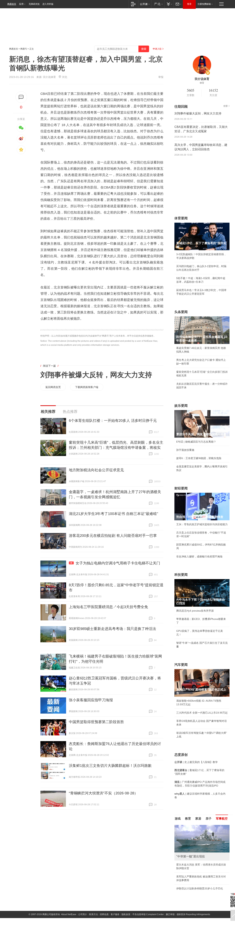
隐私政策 (126, 914)
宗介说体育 (49, 77)
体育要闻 (181, 218)
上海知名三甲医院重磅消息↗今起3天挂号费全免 (108, 607)
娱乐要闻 (181, 405)
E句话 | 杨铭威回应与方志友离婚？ (196, 441)
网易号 (23, 49)
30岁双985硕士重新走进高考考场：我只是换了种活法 (112, 629)
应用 (21, 4)
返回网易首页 (53, 387)
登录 (189, 4)
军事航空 (222, 818)
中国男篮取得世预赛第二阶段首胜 (96, 722)
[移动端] (133, 4)
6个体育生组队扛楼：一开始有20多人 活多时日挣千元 (113, 421)
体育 (202, 83)
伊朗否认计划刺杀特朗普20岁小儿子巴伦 (199, 888)
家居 (198, 818)
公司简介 (82, 914)
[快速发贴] (21, 97)
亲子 (209, 818)
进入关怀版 (47, 4)
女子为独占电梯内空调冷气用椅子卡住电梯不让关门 (118, 563)
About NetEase (68, 914)
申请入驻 (157, 49)
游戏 (178, 818)
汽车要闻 (181, 665)
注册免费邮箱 (204, 4)
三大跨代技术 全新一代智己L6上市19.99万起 (202, 712)
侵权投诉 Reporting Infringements (193, 914)
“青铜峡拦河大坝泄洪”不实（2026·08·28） (103, 793)
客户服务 (115, 914)
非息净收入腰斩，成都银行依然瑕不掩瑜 (199, 556)
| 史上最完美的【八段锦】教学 (196, 762)
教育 (188, 818)
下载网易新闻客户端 (86, 387)
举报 (160, 77)
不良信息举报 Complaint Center (148, 914)
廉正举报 (170, 914)
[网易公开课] (144, 4)
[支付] (169, 4)
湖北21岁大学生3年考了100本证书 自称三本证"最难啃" (113, 514)
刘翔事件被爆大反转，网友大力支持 (96, 375)
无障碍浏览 (34, 4)
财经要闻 (181, 488)
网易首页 (11, 4)
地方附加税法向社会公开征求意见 (96, 470)
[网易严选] (157, 4)
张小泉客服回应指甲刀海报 (91, 700)
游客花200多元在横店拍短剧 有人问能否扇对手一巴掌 (113, 536)
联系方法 (93, 914)
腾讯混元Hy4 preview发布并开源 (195, 610)
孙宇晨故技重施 (185, 449)
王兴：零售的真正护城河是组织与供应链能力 (202, 524)
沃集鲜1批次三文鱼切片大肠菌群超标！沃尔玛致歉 (110, 766)
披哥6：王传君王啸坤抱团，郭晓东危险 (198, 458)
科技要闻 (181, 575)
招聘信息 (104, 914)
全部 (225, 106)
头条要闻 (181, 312)
